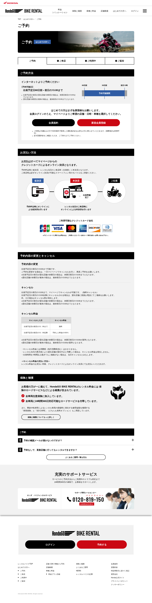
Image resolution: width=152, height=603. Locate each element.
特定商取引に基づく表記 (120, 570)
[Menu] (145, 10)
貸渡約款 (114, 567)
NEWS (78, 570)
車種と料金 (91, 10)
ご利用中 (91, 60)
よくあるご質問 (82, 567)
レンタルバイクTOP (25, 564)
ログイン (135, 10)
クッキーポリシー (117, 584)
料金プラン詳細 (54, 574)
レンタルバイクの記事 (84, 574)
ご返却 (121, 60)
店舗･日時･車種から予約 (55, 564)
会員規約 (53, 122)
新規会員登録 (98, 122)
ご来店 (62, 60)
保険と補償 (77, 10)
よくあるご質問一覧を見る (76, 457)
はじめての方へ (119, 10)
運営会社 (114, 574)
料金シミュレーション (59, 11)
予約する (102, 544)
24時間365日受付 (86, 504)
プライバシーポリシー (119, 581)
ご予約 (39, 19)
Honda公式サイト (117, 577)
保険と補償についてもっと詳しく (41, 417)
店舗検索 (104, 10)
